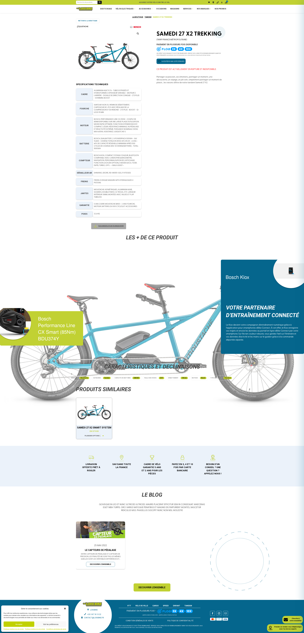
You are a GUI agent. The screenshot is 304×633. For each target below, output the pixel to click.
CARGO (155, 606)
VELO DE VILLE (141, 606)
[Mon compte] (222, 2)
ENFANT (176, 606)
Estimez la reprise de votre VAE (154, 2)
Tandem (148, 17)
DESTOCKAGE (106, 9)
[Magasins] (213, 2)
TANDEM (188, 606)
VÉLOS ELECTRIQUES (124, 9)
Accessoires (145, 9)
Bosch (203, 378)
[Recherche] (99, 2)
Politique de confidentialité (180, 621)
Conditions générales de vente (56, 629)
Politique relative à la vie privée (14, 629)
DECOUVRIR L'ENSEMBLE (100, 564)
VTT (129, 606)
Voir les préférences (51, 624)
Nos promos (220, 9)
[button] (65, 608)
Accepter (18, 624)
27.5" (161, 378)
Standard (228, 378)
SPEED (166, 606)
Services (187, 9)
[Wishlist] (209, 2)
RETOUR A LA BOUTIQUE (87, 21)
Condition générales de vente (139, 621)
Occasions (161, 9)
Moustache (84, 378)
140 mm (184, 378)
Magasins (174, 9)
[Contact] (217, 2)
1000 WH (136, 378)
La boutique (137, 17)
